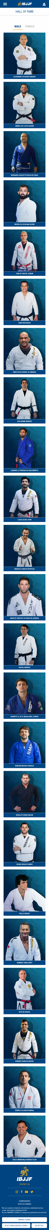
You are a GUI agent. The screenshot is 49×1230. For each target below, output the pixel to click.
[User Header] (44, 4)
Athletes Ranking (24, 1204)
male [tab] (18, 26)
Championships (24, 1201)
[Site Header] (5, 4)
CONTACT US (25, 1184)
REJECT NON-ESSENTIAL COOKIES (16, 1226)
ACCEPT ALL (39, 1226)
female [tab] (30, 26)
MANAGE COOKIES (24, 1220)
